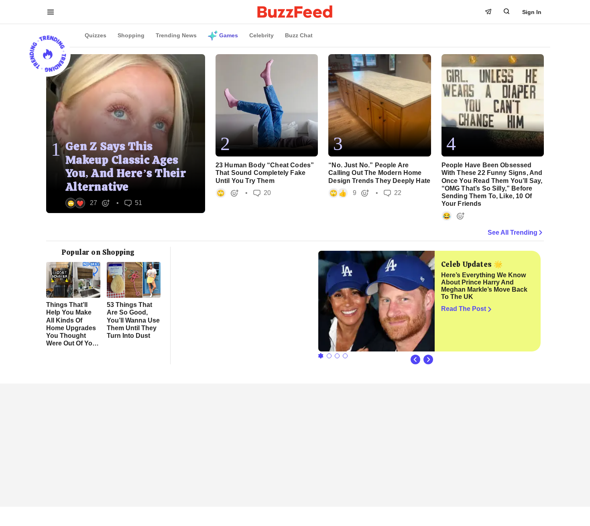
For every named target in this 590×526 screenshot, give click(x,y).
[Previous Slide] (415, 359)
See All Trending (512, 232)
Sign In (531, 12)
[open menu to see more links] (50, 12)
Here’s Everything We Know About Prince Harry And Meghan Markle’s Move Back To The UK (484, 286)
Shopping (131, 35)
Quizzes (95, 35)
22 (392, 193)
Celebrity (261, 35)
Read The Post (463, 308)
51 (133, 203)
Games (228, 35)
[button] (87, 203)
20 (262, 193)
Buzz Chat (299, 35)
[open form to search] (506, 11)
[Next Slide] (428, 359)
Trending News (176, 35)
